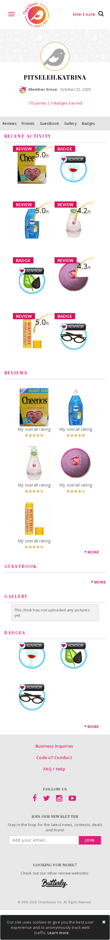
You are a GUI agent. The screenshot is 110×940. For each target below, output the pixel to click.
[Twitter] (46, 799)
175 (37, 103)
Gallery (70, 123)
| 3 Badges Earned (64, 103)
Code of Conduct (54, 757)
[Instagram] (59, 799)
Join (90, 840)
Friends (28, 123)
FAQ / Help (54, 769)
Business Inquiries (54, 746)
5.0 (42, 154)
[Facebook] (35, 799)
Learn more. (59, 932)
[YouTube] (72, 799)
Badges (88, 123)
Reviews (9, 123)
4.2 (84, 210)
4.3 (84, 266)
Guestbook (49, 123)
